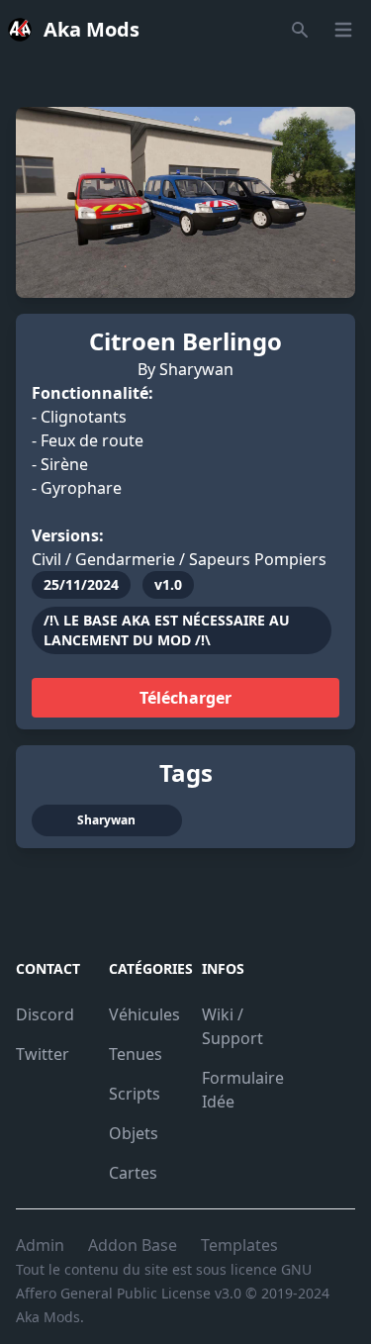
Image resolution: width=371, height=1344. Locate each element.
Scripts (134, 1093)
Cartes (133, 1173)
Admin (40, 1245)
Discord (45, 1014)
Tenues (135, 1054)
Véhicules (144, 1014)
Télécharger (185, 698)
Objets (133, 1133)
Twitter (42, 1054)
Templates (239, 1245)
